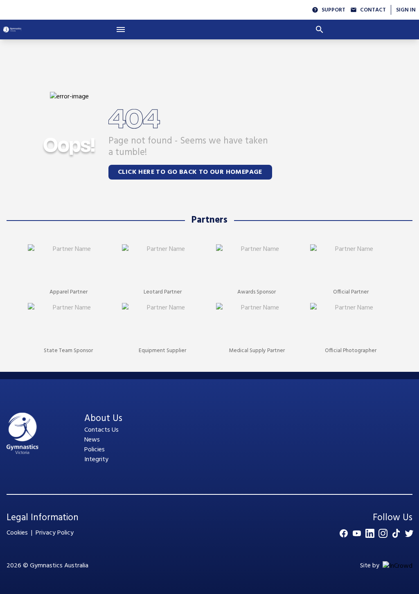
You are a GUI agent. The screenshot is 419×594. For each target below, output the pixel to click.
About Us (103, 418)
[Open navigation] (120, 29)
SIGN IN (406, 10)
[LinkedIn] (369, 533)
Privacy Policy (55, 533)
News (92, 440)
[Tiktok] (396, 533)
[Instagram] (383, 533)
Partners (209, 220)
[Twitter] (409, 533)
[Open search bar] (319, 29)
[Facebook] (343, 533)
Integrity (96, 459)
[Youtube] (356, 533)
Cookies (17, 533)
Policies (94, 449)
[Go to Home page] (12, 29)
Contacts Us (101, 430)
